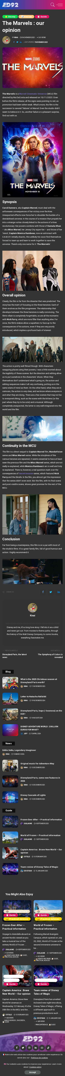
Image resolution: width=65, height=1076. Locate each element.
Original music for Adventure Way (37, 763)
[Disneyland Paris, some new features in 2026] (10, 781)
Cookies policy (35, 1067)
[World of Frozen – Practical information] (10, 837)
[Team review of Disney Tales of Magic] (10, 869)
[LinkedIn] (35, 1048)
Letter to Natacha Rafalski (33, 696)
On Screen (11, 980)
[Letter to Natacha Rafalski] (10, 699)
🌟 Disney (10, 16)
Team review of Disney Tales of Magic (39, 867)
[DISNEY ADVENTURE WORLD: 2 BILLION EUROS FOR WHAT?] (10, 730)
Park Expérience (46, 980)
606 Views (9, 1018)
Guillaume (28, 823)
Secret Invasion (26, 473)
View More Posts (32, 619)
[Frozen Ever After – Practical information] (10, 822)
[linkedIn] (20, 42)
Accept (32, 1072)
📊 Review (26, 16)
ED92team (28, 871)
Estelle (27, 857)
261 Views (42, 37)
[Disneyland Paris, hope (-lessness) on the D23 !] (10, 714)
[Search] (52, 4)
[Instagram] (29, 1048)
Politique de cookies (39, 1058)
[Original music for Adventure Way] (10, 766)
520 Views (9, 953)
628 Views (41, 1021)
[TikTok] (48, 1048)
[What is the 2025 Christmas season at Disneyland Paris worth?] (10, 683)
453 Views (41, 956)
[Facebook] (14, 42)
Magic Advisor (13, 976)
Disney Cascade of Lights (33, 795)
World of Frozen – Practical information (40, 835)
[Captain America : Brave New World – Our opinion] (10, 853)
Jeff (25, 733)
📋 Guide (42, 16)
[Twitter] (17, 42)
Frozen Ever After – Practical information (41, 819)
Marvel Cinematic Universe (33, 93)
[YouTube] (42, 1048)
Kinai (16, 37)
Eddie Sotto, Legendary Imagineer (19, 750)
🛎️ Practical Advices (17, 919)
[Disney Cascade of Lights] (10, 797)
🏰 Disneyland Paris (16, 911)
